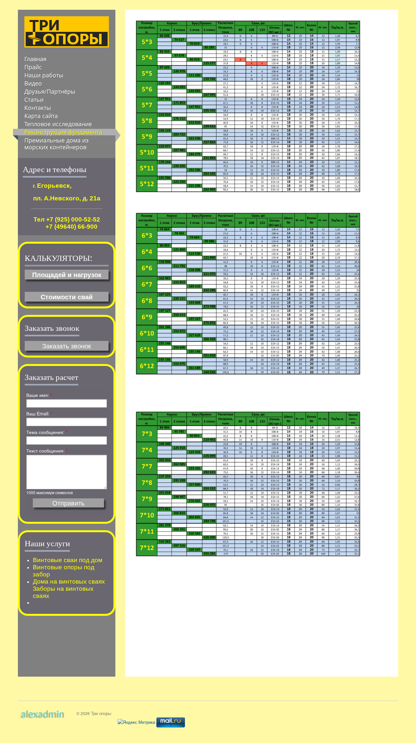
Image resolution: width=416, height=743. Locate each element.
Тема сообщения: (46, 432)
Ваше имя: (39, 395)
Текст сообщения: (47, 450)
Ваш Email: (39, 413)
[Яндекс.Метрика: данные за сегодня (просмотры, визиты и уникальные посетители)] (136, 722)
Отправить (68, 502)
